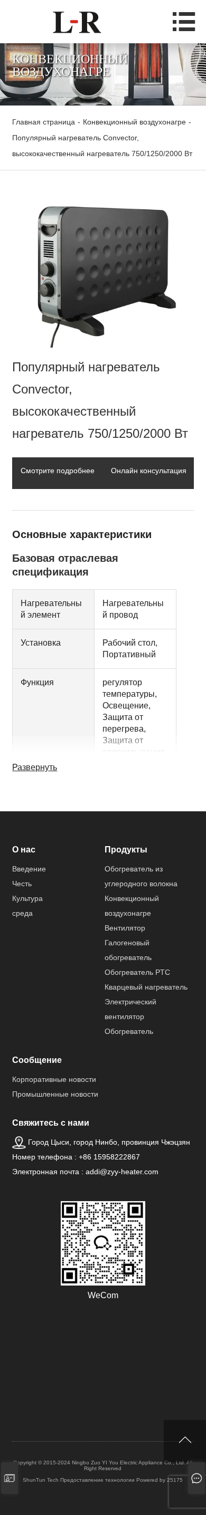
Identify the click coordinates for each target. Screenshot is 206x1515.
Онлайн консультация (148, 470)
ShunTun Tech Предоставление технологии (79, 1480)
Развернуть (34, 767)
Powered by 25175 (159, 1480)
